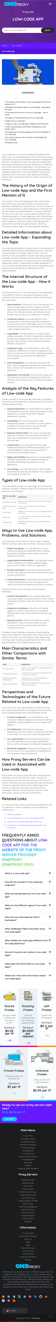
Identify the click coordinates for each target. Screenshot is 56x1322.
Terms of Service (28, 1248)
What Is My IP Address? (28, 1236)
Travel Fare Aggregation (28, 1207)
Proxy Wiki (28, 11)
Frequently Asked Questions (28, 1168)
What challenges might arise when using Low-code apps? (25, 930)
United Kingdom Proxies (28, 1201)
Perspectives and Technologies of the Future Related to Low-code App (27, 133)
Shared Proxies (9, 1007)
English (12, 1310)
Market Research (28, 1216)
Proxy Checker (28, 1233)
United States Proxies (28, 1195)
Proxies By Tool (28, 1151)
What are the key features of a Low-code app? (25, 895)
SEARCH (48, 30)
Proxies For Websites (28, 1145)
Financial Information (28, 1257)
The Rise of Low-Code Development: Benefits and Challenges (26, 826)
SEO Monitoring (28, 1210)
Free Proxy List (28, 1154)
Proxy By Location (28, 1139)
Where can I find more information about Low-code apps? (25, 977)
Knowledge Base (28, 1159)
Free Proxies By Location (28, 1157)
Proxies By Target (28, 1148)
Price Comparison (28, 1213)
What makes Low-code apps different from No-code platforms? (26, 942)
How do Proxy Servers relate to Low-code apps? (25, 953)
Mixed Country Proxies (28, 1192)
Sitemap (28, 1260)
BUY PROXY (9, 1119)
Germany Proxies (28, 1198)
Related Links (11, 143)
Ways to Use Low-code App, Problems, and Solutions (26, 124)
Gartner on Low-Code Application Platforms (24, 822)
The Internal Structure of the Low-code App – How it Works (26, 113)
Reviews (28, 1165)
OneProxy (36, 1318)
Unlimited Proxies (42, 1072)
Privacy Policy (28, 1251)
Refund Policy (28, 1254)
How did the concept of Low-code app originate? (24, 883)
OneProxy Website (14, 814)
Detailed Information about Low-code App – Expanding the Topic (27, 108)
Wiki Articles (17, 45)
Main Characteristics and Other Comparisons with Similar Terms (25, 128)
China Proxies (28, 1204)
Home (4, 45)
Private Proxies (14, 1070)
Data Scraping (28, 1218)
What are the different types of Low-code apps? (25, 907)
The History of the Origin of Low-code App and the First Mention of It (28, 103)
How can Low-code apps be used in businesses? (22, 918)
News (28, 1242)
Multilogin (28, 1221)
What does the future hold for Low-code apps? (25, 965)
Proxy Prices (28, 1136)
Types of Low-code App (15, 121)
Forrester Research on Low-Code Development (25, 818)
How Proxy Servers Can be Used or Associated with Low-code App (26, 138)
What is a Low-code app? (17, 873)
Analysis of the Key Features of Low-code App (24, 118)
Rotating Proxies (28, 1007)
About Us (28, 1239)
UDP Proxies (46, 1007)
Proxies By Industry (28, 1142)
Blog (28, 1245)
